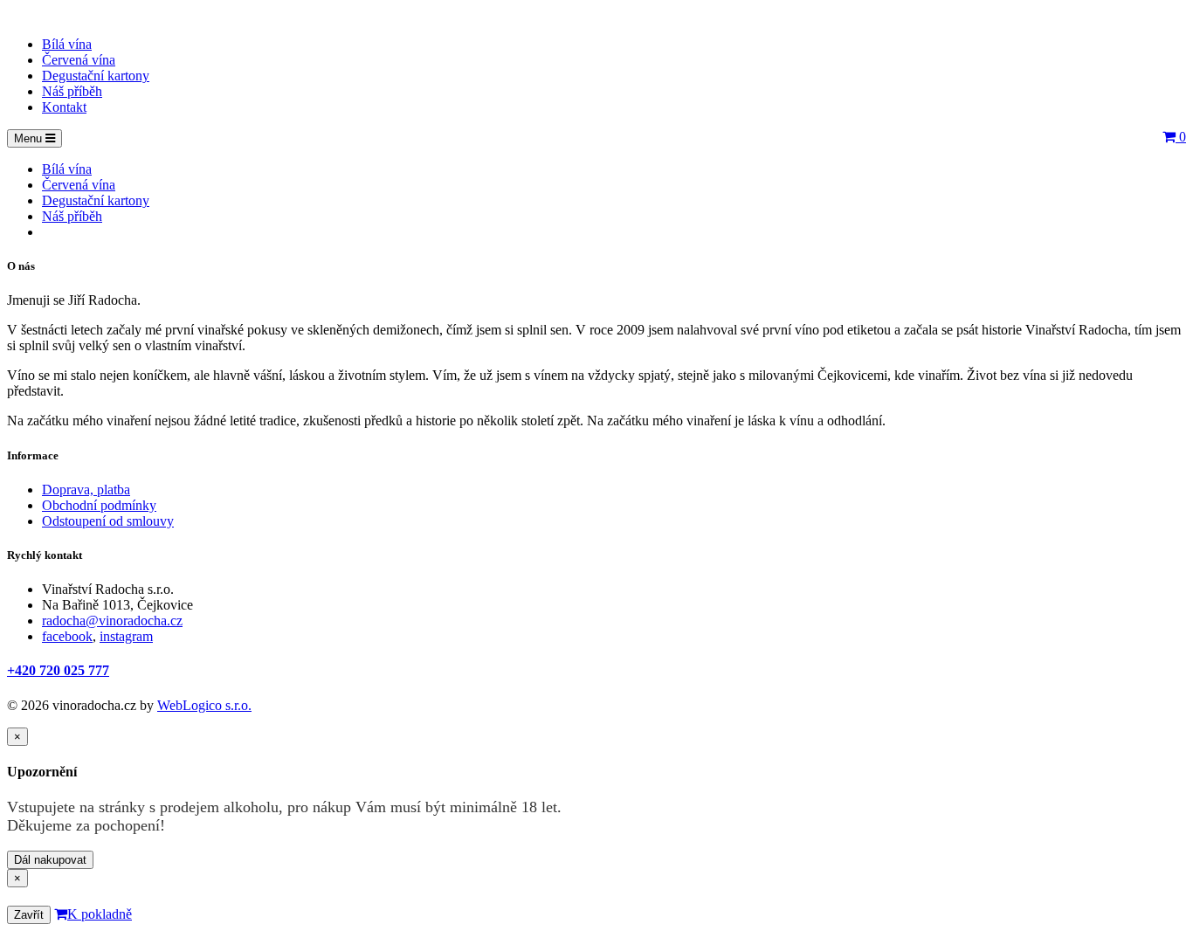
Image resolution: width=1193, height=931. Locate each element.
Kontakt (64, 107)
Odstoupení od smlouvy (108, 521)
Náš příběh (72, 91)
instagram (126, 636)
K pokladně (99, 914)
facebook (67, 636)
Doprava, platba (86, 489)
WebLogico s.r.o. (204, 705)
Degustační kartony (95, 75)
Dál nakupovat (50, 859)
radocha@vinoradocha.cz (112, 620)
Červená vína (78, 59)
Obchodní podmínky (99, 505)
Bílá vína (67, 44)
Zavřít (29, 914)
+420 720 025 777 (58, 670)
